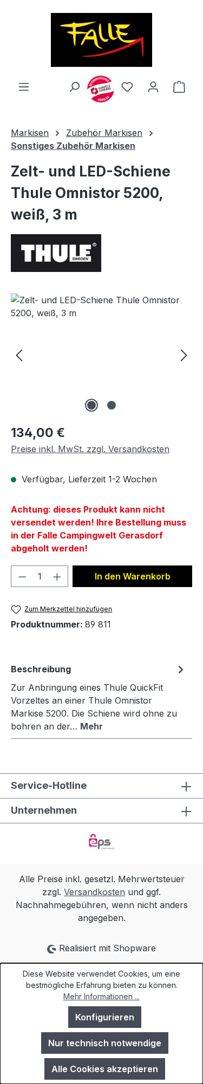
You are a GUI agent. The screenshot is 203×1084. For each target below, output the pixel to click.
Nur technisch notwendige (104, 1043)
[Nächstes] (184, 354)
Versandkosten (94, 892)
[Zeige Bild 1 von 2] (91, 405)
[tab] (99, 697)
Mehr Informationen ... (101, 996)
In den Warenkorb (133, 576)
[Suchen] (74, 86)
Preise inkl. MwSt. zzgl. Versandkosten (90, 449)
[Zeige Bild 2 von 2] (111, 405)
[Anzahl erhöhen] (57, 576)
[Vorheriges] (19, 354)
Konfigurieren (104, 1017)
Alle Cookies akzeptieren (104, 1068)
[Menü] (24, 86)
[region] (101, 354)
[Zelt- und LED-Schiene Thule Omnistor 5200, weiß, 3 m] (101, 354)
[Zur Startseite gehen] (101, 40)
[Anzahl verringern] (22, 576)
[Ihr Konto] (153, 86)
